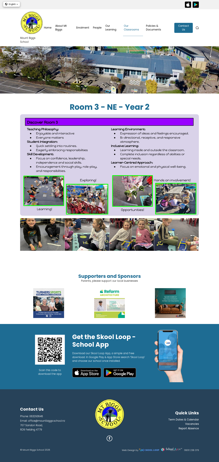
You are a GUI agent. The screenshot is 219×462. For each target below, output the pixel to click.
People (97, 27)
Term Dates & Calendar (183, 419)
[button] (11, 4)
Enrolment (82, 27)
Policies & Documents (153, 28)
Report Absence (189, 428)
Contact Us (183, 28)
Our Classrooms (131, 28)
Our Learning (110, 28)
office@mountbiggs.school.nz (46, 421)
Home (48, 27)
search (197, 27)
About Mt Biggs (61, 28)
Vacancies (192, 424)
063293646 (36, 416)
